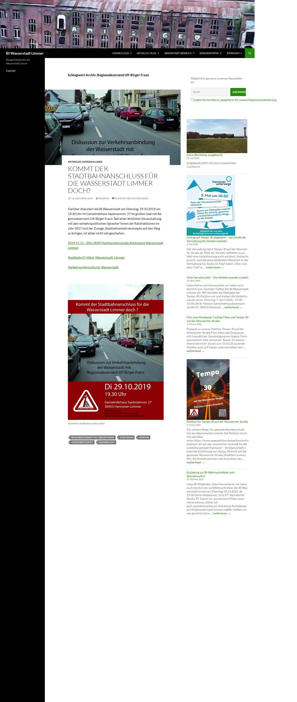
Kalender (11, 70)
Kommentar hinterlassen (132, 198)
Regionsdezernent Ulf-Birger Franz (92, 437)
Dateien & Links (92, 161)
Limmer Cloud (120, 53)
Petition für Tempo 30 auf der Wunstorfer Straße (217, 421)
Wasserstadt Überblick (178, 53)
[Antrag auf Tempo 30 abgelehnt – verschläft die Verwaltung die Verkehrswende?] (211, 205)
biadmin (103, 198)
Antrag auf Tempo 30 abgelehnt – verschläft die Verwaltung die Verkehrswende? (216, 239)
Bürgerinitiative (209, 53)
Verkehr (144, 437)
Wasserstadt (107, 442)
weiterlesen (215, 267)
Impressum (233, 53)
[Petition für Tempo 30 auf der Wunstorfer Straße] (208, 389)
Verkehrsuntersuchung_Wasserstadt (93, 267)
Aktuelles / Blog (146, 53)
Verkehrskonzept (82, 442)
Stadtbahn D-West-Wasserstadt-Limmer (96, 257)
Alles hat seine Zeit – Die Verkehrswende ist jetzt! (218, 277)
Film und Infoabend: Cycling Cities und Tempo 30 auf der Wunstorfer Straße (217, 319)
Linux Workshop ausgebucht (204, 155)
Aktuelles (74, 161)
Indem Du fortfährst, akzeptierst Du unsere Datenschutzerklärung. (235, 100)
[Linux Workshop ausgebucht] (217, 136)
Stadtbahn (126, 437)
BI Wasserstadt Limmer (25, 53)
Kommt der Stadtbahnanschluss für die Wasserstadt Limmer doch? (113, 179)
